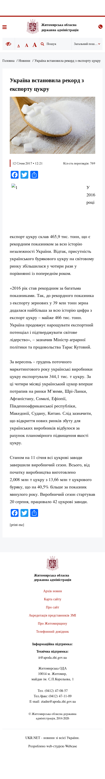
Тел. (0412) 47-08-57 (53, 690)
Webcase (71, 746)
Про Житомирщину (52, 623)
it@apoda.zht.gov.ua (52, 657)
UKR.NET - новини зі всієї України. (52, 737)
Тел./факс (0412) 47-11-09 (53, 696)
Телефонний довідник (52, 631)
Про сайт (52, 607)
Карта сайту (52, 599)
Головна (8, 60)
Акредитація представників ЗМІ (52, 615)
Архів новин (52, 591)
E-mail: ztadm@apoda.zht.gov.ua (53, 701)
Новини (24, 60)
